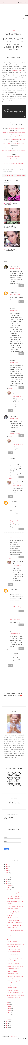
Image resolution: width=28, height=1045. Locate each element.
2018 (7, 877)
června (9, 1008)
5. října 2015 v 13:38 (15, 504)
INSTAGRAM (14, 163)
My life (13, 30)
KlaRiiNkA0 (14, 266)
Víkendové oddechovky (7, 171)
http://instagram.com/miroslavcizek (13, 136)
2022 (7, 868)
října (8, 889)
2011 (7, 1027)
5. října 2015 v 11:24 (14, 418)
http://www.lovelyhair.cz (13, 156)
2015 (7, 883)
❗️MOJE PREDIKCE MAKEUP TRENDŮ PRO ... (11, 250)
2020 (7, 873)
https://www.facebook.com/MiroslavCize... (13, 132)
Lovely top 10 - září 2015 (13, 963)
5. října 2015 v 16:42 (15, 538)
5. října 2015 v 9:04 (14, 362)
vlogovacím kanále (17, 70)
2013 (7, 1023)
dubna (8, 1012)
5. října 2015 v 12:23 (15, 460)
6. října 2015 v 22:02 (18, 655)
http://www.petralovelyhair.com (16, 139)
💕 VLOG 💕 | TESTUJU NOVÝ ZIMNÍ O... (10, 204)
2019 (7, 875)
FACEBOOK (7, 163)
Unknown (13, 292)
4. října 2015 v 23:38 (15, 294)
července (9, 1006)
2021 (7, 870)
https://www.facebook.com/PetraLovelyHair (14, 147)
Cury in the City (14, 521)
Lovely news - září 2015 (13, 1000)
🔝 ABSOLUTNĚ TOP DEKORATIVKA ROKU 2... (11, 227)
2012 (7, 1025)
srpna (8, 1004)
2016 (7, 881)
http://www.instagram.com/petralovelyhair (13, 150)
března (9, 1015)
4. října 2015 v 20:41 (15, 268)
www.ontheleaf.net (15, 433)
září (8, 1002)
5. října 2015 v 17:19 (18, 396)
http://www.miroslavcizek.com (16, 128)
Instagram (13, 523)
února (8, 1017)
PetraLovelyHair (12, 54)
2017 (7, 879)
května (9, 1010)
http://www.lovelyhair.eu (13, 158)
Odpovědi (10, 388)
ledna (8, 1019)
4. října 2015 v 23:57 (15, 310)
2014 (7, 1021)
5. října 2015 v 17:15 (17, 485)
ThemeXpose (14, 1036)
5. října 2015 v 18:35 (15, 592)
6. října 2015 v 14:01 (15, 633)
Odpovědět (21, 285)
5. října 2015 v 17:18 (18, 444)
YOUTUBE (21, 163)
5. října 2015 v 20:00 (15, 620)
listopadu (9, 887)
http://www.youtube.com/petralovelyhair (14, 143)
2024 (7, 864)
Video (11, 169)
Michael (13, 416)
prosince (9, 885)
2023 (7, 866)
